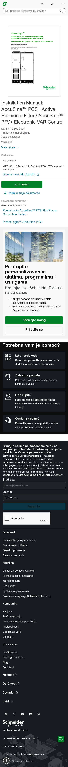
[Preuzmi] (34, 61)
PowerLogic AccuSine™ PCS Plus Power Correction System (30, 212)
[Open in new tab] (19, 174)
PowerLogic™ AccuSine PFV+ (23, 222)
